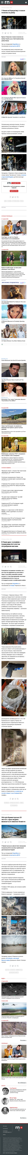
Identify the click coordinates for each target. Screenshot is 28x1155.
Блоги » (3, 1085)
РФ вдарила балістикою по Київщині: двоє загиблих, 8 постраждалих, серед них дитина (13, 532)
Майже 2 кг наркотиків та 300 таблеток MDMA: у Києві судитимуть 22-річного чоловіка (12, 511)
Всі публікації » (22, 1082)
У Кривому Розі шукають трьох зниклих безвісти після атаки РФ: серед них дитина (13, 484)
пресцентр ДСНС (15, 46)
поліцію (12, 585)
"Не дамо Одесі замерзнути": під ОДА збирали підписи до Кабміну (11, 497)
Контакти (5, 1128)
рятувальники (15, 201)
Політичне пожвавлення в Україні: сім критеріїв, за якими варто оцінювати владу (13, 478)
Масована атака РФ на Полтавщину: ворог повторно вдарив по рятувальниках (13, 518)
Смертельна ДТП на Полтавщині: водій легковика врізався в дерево (12, 504)
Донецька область (13, 972)
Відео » (3, 978)
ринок (21, 201)
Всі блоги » (23, 1118)
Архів (4, 1134)
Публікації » (4, 1043)
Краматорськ (19, 969)
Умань (21, 802)
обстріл (7, 969)
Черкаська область (14, 802)
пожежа (9, 201)
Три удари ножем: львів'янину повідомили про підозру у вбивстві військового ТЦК (13, 525)
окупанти (12, 969)
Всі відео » (23, 1040)
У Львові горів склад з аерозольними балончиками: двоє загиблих (12, 491)
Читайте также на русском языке (22, 33)
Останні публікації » (7, 216)
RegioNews (16, 44)
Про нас (5, 1126)
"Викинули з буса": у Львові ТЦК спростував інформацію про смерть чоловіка (13, 471)
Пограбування (14, 805)
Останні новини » (6, 467)
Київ (5, 201)
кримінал (6, 802)
